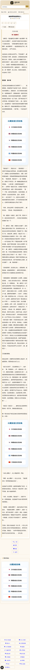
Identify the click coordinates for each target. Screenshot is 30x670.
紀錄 (5, 27)
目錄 (16, 548)
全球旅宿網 (23, 643)
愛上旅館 (23, 663)
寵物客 (23, 646)
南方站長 (23, 653)
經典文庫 (8, 653)
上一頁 (15, 542)
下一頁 (14, 552)
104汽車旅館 (8, 646)
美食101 (8, 643)
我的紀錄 (12, 27)
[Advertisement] (15, 620)
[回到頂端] (2, 667)
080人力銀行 (23, 640)
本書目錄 (22, 12)
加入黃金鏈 (8, 640)
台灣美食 (23, 650)
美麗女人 (8, 667)
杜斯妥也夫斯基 (13, 12)
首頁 (16, 545)
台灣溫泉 (8, 657)
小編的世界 (8, 650)
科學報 (23, 660)
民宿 (8, 663)
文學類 (4, 12)
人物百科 (8, 660)
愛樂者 (23, 657)
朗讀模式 (16, 34)
